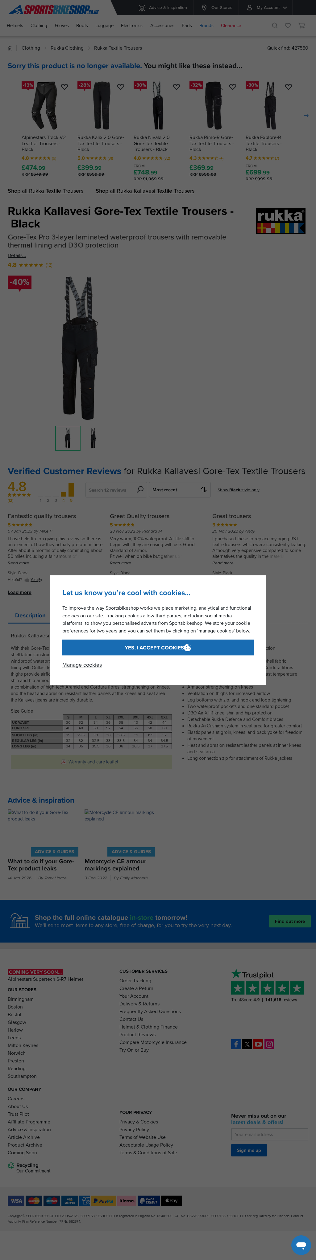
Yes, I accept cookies (154, 647)
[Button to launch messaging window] (301, 1245)
